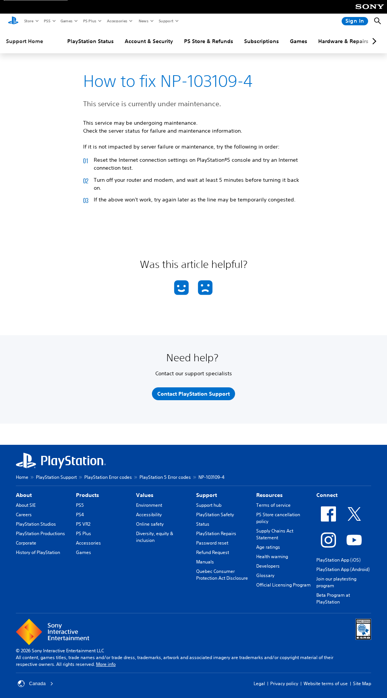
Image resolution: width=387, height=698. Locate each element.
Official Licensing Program (283, 585)
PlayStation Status (90, 41)
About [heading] (24, 495)
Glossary (265, 575)
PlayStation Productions (40, 533)
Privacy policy (284, 683)
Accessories (117, 20)
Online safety (150, 524)
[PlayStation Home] (13, 21)
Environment (149, 505)
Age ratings (268, 547)
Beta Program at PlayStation (333, 598)
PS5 (46, 20)
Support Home (24, 41)
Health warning (272, 556)
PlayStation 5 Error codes (165, 477)
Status (202, 524)
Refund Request (212, 552)
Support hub (208, 505)
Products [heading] (87, 495)
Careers (24, 514)
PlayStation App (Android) (343, 569)
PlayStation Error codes (108, 477)
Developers (268, 566)
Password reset (212, 543)
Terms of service (273, 505)
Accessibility (149, 514)
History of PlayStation (38, 552)
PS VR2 (83, 524)
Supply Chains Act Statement (274, 534)
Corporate (26, 543)
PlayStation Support (56, 477)
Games (66, 20)
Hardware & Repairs (343, 41)
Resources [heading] (269, 495)
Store (28, 20)
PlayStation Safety (215, 514)
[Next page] (373, 41)
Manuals (205, 562)
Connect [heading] (326, 495)
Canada (37, 683)
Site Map (362, 683)
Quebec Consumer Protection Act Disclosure (222, 574)
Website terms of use (325, 683)
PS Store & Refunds (208, 41)
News (143, 20)
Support (165, 20)
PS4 (80, 514)
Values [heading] (144, 495)
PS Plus (89, 20)
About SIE (26, 505)
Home (22, 477)
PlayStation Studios (36, 524)
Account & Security (149, 41)
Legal (259, 683)
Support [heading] (206, 495)
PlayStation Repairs (216, 533)
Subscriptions (261, 41)
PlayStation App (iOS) (338, 560)
